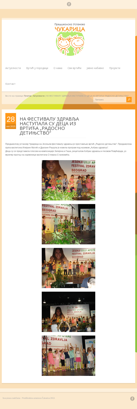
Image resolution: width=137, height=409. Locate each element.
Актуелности (13, 68)
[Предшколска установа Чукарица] (70, 55)
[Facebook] (69, 4)
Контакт (10, 83)
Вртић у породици (37, 68)
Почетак (27, 96)
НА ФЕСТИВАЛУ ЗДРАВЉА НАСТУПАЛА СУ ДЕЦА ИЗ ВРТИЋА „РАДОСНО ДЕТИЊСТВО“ (49, 126)
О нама (58, 68)
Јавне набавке (95, 68)
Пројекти (114, 68)
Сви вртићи (74, 68)
